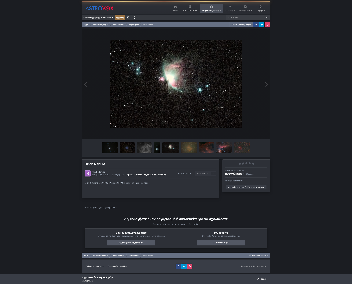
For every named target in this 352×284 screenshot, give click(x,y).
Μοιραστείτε (185, 173)
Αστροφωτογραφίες (210, 10)
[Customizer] (128, 17)
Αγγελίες (229, 10)
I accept (263, 279)
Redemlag (100, 172)
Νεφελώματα (233, 173)
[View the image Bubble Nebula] (242, 147)
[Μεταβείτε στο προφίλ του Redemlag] (88, 173)
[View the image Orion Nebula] (170, 147)
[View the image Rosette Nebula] (189, 147)
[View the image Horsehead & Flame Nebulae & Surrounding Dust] (224, 147)
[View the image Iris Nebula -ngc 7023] (127, 147)
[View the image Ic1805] (206, 147)
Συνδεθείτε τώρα (220, 243)
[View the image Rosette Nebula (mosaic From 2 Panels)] (144, 147)
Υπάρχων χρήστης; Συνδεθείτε (97, 17)
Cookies (123, 266)
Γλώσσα (89, 266)
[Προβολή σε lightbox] (176, 84)
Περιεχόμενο (245, 10)
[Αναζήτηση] (267, 17)
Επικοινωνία (113, 266)
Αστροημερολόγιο (190, 10)
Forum (175, 10)
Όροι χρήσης (87, 280)
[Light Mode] (134, 17)
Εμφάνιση (100, 266)
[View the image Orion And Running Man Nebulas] (110, 147)
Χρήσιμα (260, 10)
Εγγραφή (120, 17)
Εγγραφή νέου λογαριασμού (131, 243)
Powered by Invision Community (253, 266)
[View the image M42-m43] (157, 147)
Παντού (258, 17)
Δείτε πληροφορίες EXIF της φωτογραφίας (246, 187)
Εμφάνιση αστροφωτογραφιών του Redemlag (146, 175)
